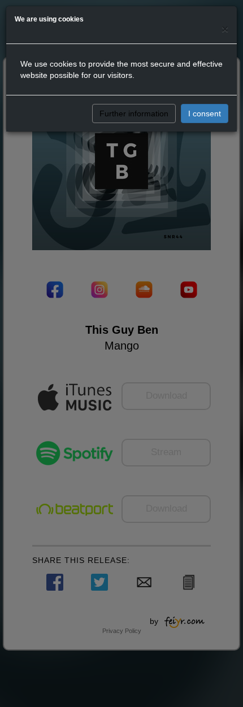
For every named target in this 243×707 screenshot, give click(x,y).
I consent (204, 113)
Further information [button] (133, 113)
